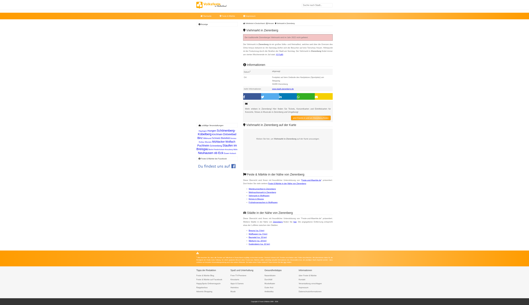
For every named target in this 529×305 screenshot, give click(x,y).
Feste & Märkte (228, 16)
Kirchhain (217, 134)
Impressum (250, 16)
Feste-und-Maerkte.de (311, 180)
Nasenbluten (270, 275)
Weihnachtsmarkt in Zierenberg (262, 192)
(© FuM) (279, 54)
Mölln (235, 149)
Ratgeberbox (202, 287)
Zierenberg (278, 222)
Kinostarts (234, 279)
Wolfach (230, 141)
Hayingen (203, 131)
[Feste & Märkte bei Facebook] (217, 170)
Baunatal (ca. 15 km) (258, 237)
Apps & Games (237, 283)
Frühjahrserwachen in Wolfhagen (263, 202)
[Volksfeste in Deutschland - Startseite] (215, 5)
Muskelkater (269, 283)
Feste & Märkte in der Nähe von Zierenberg (287, 183)
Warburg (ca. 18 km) (258, 241)
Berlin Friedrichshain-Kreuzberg (221, 149)
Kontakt (302, 279)
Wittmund (207, 138)
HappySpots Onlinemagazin (208, 283)
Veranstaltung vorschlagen (310, 283)
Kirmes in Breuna (256, 199)
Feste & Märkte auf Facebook (209, 279)
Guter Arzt (268, 287)
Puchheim (203, 145)
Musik (233, 291)
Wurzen (208, 142)
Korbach (233, 153)
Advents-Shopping (204, 291)
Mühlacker (218, 141)
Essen (226, 153)
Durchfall (268, 279)
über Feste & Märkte (308, 275)
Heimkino (234, 287)
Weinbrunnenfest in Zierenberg (262, 189)
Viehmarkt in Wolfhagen (259, 196)
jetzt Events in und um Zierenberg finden (311, 118)
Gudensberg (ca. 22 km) (259, 244)
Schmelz (216, 138)
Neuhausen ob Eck (210, 153)
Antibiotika (268, 291)
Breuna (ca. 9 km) (256, 230)
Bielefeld (225, 138)
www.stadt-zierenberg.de (283, 89)
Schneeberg (216, 146)
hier (295, 222)
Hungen (211, 130)
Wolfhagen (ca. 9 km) (258, 234)
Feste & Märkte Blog (205, 275)
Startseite (207, 16)
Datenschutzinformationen (310, 291)
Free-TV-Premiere (238, 275)
